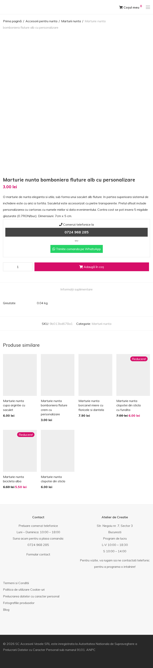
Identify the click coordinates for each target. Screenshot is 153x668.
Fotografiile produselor (18, 603)
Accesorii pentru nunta (41, 21)
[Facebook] (4, 658)
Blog (6, 610)
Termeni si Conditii (16, 583)
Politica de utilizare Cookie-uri (24, 589)
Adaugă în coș (93, 267)
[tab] (76, 289)
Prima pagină (12, 21)
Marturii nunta (71, 21)
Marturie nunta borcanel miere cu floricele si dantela (91, 405)
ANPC (90, 650)
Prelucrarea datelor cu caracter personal (31, 596)
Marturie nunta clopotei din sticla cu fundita (128, 405)
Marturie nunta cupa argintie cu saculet (14, 405)
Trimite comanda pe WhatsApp (78, 249)
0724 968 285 (76, 232)
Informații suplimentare (76, 289)
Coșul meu (132, 6)
